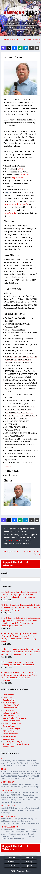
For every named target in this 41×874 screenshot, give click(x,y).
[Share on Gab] (20, 48)
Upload (29, 865)
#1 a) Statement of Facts (15, 330)
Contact (12, 861)
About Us (29, 857)
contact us (13, 540)
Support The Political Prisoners (15, 564)
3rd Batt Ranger (8, 806)
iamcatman (6, 790)
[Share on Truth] (3, 48)
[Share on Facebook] (14, 48)
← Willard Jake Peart (9, 40)
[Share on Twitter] (8, 48)
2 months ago (31, 765)
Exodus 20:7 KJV (7, 782)
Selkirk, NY (24, 175)
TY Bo (3, 769)
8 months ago (34, 823)
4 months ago (28, 778)
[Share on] (25, 48)
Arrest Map (29, 27)
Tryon (20, 169)
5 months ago (33, 787)
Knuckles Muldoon (10, 827)
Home (12, 23)
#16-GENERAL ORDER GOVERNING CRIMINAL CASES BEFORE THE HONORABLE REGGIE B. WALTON (20, 409)
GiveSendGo (10, 213)
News (11, 27)
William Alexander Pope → (32, 41)
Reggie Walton (17, 178)
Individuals (29, 23)
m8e (3, 758)
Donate (20, 31)
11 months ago (19, 839)
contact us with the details (16, 204)
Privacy (29, 861)
